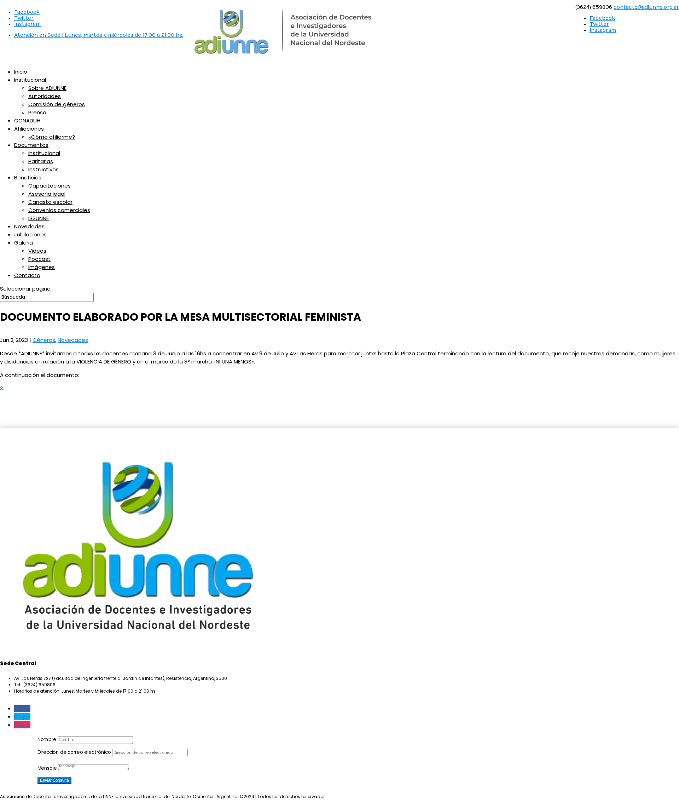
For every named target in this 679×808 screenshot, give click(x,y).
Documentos (31, 145)
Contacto (27, 275)
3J (3, 388)
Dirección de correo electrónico (74, 752)
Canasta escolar (50, 202)
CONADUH (27, 120)
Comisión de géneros (56, 104)
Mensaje (47, 768)
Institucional (44, 153)
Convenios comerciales (59, 210)
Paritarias (40, 161)
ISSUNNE (38, 218)
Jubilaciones (30, 234)
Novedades (29, 226)
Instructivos (43, 169)
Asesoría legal (46, 193)
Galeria (23, 242)
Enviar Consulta (54, 780)
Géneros (44, 340)
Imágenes (41, 267)
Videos (37, 250)
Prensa (37, 112)
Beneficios (27, 177)
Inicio (20, 71)
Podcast (39, 259)
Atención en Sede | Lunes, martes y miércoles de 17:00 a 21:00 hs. (98, 35)
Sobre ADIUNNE (47, 88)
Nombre (46, 739)
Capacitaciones (49, 185)
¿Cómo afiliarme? (51, 137)
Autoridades (44, 96)
